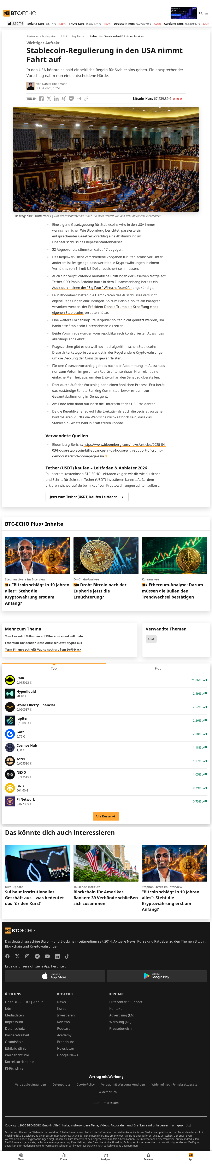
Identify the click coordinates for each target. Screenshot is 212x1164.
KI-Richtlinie (14, 1068)
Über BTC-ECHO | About (24, 1002)
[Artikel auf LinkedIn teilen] (56, 98)
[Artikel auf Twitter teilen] (48, 98)
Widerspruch (108, 1092)
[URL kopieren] (86, 98)
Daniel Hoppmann (54, 84)
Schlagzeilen (49, 36)
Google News (67, 1055)
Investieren (66, 1015)
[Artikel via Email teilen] (78, 98)
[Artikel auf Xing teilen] (63, 98)
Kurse (61, 1008)
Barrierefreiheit (17, 1035)
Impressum (14, 1022)
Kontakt (115, 1008)
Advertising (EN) (121, 1015)
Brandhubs (66, 1041)
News (61, 1002)
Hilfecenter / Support (125, 1002)
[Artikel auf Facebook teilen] (41, 98)
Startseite (32, 36)
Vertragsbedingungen (30, 1084)
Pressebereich (120, 1028)
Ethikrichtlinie (15, 1048)
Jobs (8, 1008)
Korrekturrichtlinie (19, 1061)
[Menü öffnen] (207, 13)
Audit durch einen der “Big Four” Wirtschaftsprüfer (92, 287)
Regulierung (78, 36)
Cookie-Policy (86, 1084)
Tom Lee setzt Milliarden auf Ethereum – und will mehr (44, 636)
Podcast (63, 1028)
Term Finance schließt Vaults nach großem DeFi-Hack (43, 649)
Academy (64, 1035)
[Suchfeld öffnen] (201, 13)
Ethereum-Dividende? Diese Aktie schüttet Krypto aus (43, 643)
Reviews (63, 1022)
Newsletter (65, 1048)
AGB (96, 1103)
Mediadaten (14, 1015)
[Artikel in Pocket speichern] (71, 98)
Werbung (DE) (120, 1022)
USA (151, 639)
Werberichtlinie (17, 1055)
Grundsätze (14, 1041)
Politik (63, 36)
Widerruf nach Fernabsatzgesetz (174, 1084)
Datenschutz (15, 1028)
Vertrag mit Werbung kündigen (123, 1084)
